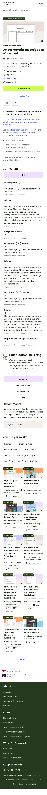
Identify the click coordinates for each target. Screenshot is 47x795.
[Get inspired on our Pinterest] (19, 770)
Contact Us (8, 753)
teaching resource (15, 119)
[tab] (23, 175)
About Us (7, 692)
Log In (39, 780)
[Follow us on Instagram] (8, 770)
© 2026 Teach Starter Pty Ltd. (24, 784)
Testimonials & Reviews (13, 701)
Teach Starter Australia (13, 727)
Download (22, 88)
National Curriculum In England (16, 195)
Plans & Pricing (9, 718)
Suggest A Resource (12, 758)
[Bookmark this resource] (7, 103)
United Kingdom (14, 776)
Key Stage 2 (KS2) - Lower (14, 287)
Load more (22, 659)
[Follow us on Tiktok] (5, 770)
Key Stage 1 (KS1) (10, 226)
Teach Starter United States (15, 732)
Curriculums (8, 722)
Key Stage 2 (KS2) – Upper (14, 333)
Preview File (23, 96)
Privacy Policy (27, 780)
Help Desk (7, 748)
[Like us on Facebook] (12, 770)
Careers (6, 705)
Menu (41, 3)
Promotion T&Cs (12, 780)
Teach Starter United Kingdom (16, 736)
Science (23, 238)
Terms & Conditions (32, 775)
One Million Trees (10, 696)
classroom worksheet (20, 130)
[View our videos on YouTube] (15, 770)
